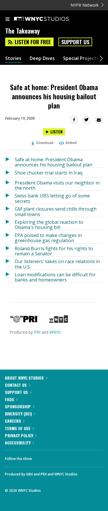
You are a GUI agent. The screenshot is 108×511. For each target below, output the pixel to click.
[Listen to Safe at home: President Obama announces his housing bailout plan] (10, 161)
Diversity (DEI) (18, 414)
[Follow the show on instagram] (73, 457)
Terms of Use (18, 428)
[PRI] (24, 321)
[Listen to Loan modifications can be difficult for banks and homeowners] (10, 276)
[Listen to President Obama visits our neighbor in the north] (10, 184)
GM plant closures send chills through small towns (55, 211)
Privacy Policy (19, 435)
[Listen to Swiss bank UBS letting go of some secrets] (10, 197)
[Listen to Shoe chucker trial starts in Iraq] (10, 173)
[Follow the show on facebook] (42, 457)
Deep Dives (42, 58)
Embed (71, 142)
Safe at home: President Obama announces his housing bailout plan (53, 162)
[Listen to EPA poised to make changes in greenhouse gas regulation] (10, 236)
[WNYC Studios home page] (48, 19)
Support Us (75, 42)
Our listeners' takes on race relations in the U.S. (57, 263)
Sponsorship (18, 406)
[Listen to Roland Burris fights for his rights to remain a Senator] (10, 250)
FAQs (9, 399)
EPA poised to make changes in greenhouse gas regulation (48, 237)
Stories (13, 58)
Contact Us (16, 385)
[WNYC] (58, 321)
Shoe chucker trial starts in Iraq (48, 173)
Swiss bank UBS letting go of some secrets (52, 198)
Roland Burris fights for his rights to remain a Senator (54, 251)
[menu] (7, 19)
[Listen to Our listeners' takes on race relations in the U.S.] (10, 263)
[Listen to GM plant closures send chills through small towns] (10, 210)
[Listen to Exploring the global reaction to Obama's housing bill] (10, 223)
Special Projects (81, 58)
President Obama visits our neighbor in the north (57, 185)
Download (44, 142)
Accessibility (18, 443)
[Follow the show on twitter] (57, 457)
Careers (13, 421)
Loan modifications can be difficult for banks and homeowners (55, 277)
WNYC (55, 332)
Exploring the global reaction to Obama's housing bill (49, 224)
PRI (37, 332)
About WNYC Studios (24, 378)
